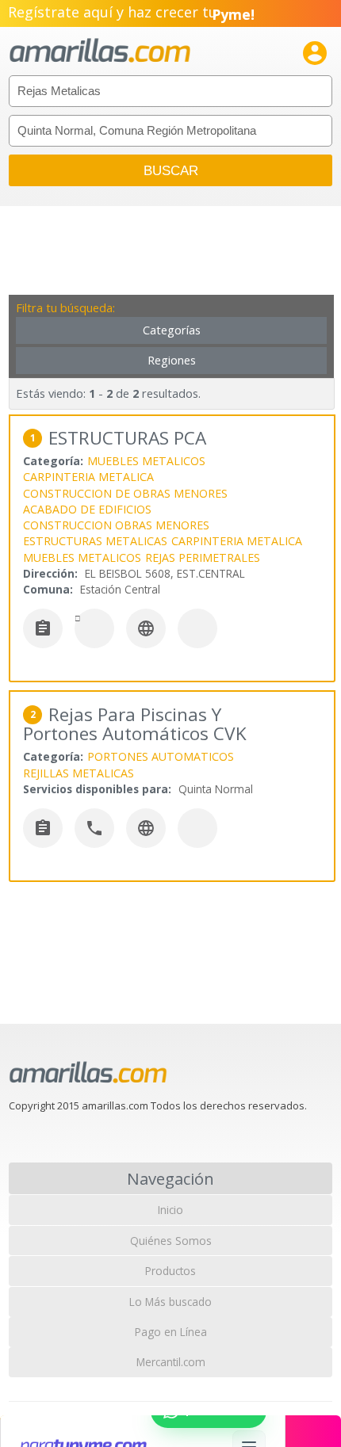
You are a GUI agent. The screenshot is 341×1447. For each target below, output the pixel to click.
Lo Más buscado (170, 1301)
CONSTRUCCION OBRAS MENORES (116, 525)
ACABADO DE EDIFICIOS (87, 509)
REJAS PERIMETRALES (202, 557)
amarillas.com (100, 51)
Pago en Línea (171, 1331)
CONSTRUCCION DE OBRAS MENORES (125, 493)
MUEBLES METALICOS (146, 460)
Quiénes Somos (171, 1240)
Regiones (172, 360)
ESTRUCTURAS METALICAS (95, 540)
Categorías (172, 330)
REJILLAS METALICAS (78, 773)
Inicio (170, 1209)
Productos (170, 1270)
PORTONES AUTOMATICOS (160, 756)
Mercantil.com (170, 1361)
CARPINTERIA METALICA (88, 476)
